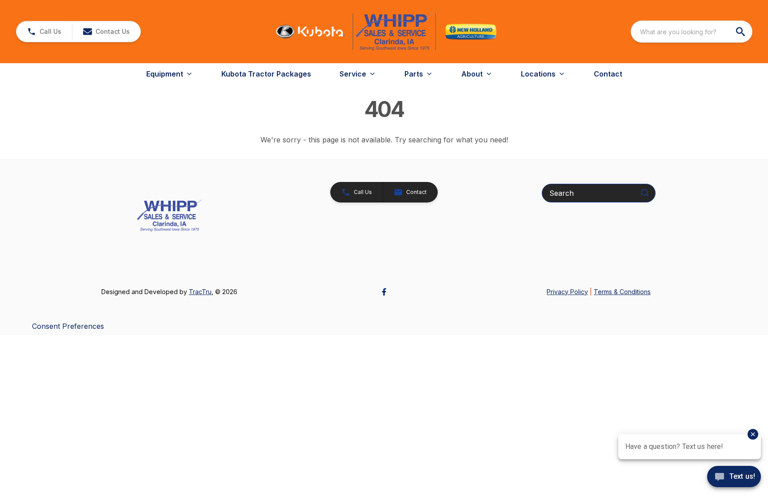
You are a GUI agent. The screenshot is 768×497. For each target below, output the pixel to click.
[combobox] (691, 31)
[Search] (645, 192)
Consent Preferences (68, 326)
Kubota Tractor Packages (266, 73)
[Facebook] (384, 292)
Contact (608, 73)
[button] (44, 32)
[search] (741, 31)
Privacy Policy (567, 291)
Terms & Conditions (622, 291)
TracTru (200, 291)
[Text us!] (734, 477)
